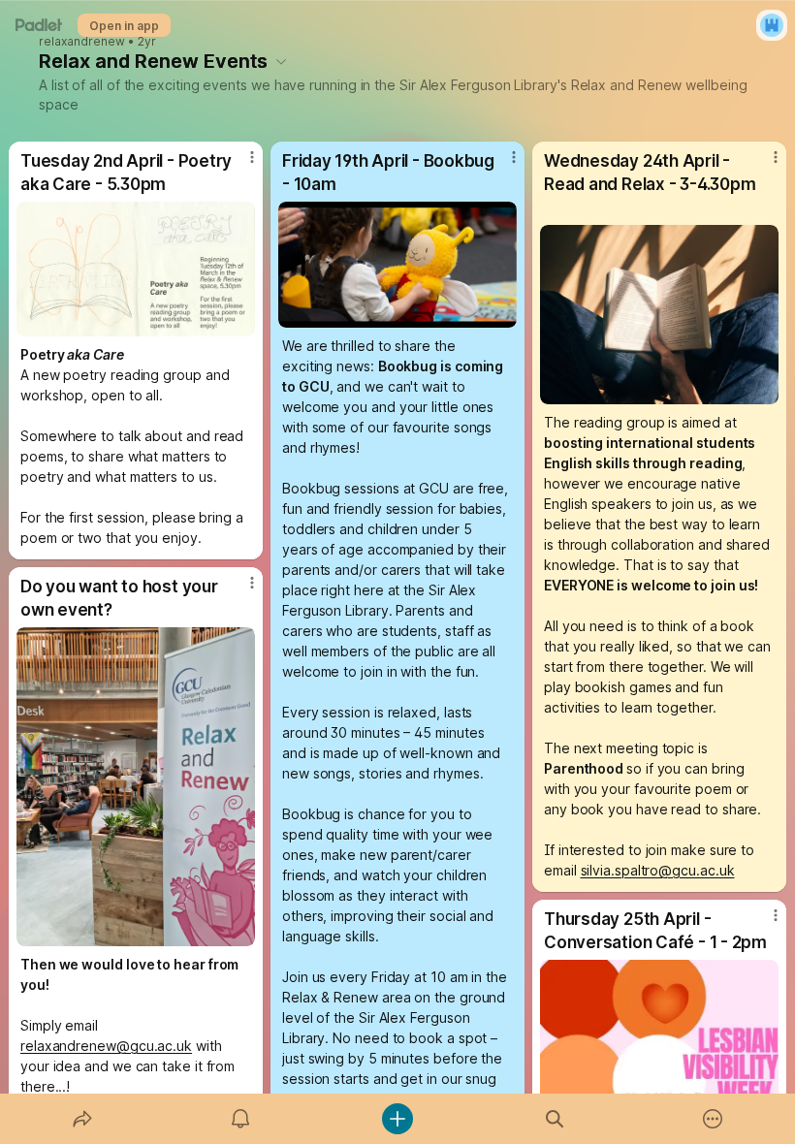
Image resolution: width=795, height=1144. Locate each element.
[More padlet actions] (712, 1118)
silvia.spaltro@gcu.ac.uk (658, 870)
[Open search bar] (554, 1118)
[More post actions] (239, 164)
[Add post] (397, 1118)
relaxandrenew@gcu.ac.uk (106, 1045)
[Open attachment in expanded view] (135, 269)
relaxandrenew (82, 41)
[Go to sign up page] (771, 25)
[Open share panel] (82, 1118)
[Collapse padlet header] (281, 61)
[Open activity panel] (240, 1118)
